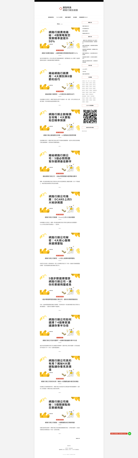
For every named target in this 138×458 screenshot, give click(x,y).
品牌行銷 (90, 84)
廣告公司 (94, 84)
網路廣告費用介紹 (85, 33)
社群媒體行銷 (95, 90)
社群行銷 (90, 92)
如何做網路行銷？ (85, 28)
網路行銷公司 (91, 94)
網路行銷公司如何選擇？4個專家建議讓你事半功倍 (60, 340)
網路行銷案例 (85, 30)
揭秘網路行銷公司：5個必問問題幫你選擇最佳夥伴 (60, 176)
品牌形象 (83, 84)
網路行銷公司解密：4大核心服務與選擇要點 (60, 258)
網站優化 (94, 92)
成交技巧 (90, 86)
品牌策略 (87, 84)
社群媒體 (90, 90)
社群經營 (87, 92)
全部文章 (84, 71)
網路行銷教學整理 (59, 50)
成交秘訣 (94, 86)
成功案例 (75, 17)
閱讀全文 (60, 64)
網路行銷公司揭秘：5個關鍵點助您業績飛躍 (60, 422)
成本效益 (83, 88)
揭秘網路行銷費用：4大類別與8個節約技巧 (59, 94)
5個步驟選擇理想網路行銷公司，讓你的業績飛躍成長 (60, 299)
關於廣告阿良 (51, 17)
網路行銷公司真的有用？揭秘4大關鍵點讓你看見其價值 (59, 381)
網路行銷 (87, 94)
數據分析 (87, 90)
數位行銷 (83, 90)
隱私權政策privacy (83, 17)
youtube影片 (59, 17)
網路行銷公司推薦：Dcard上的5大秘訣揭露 (60, 217)
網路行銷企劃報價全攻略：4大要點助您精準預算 (59, 135)
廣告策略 (87, 86)
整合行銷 (90, 88)
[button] (129, 433)
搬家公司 (87, 88)
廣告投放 (83, 86)
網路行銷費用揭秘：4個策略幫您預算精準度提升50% (60, 53)
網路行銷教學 (68, 17)
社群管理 (83, 92)
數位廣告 (94, 88)
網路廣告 (83, 94)
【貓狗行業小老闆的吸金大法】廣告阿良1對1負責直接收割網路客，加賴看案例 (89, 42)
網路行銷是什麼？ (85, 26)
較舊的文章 (78, 438)
